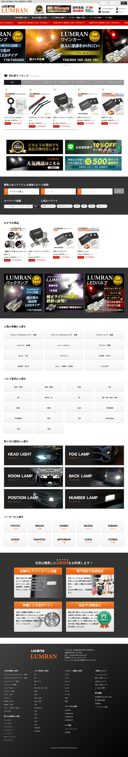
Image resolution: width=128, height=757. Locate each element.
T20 (48, 429)
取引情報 (98, 693)
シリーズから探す (96, 17)
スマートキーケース (71, 729)
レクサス (67, 694)
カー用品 (109, 17)
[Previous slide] (3, 45)
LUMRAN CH (69, 713)
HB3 (18, 408)
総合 (12, 82)
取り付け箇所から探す (39, 17)
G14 (79, 387)
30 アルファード (65, 206)
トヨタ (67, 684)
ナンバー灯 (7, 723)
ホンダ (67, 688)
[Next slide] (124, 45)
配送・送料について (101, 678)
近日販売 (67, 732)
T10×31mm (110, 418)
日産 (66, 701)
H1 (110, 387)
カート (121, 12)
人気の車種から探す (11, 671)
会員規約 (98, 703)
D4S (92, 206)
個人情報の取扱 (100, 700)
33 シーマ (102, 206)
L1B (79, 408)
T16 (18, 429)
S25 (48, 418)
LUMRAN (68, 710)
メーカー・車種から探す (77, 17)
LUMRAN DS (69, 717)
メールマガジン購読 (101, 707)
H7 (79, 397)
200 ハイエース (48, 206)
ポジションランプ (115, 82)
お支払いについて (100, 681)
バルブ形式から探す (58, 17)
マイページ (122, 8)
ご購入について (100, 671)
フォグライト (47, 82)
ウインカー (98, 82)
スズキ (67, 674)
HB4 (48, 408)
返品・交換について (101, 684)
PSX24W (109, 408)
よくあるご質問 (100, 688)
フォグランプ (8, 730)
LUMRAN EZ (69, 720)
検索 (123, 3)
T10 (77, 206)
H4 (85, 206)
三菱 (66, 698)
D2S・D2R (18, 387)
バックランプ (81, 82)
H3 (18, 397)
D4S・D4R (49, 387)
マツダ (67, 691)
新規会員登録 (106, 12)
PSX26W (18, 418)
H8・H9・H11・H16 (109, 397)
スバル (67, 678)
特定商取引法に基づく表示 (103, 697)
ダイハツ (67, 681)
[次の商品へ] (121, 104)
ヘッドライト (29, 82)
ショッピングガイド (108, 8)
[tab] (61, 65)
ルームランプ (64, 82)
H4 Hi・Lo (49, 397)
